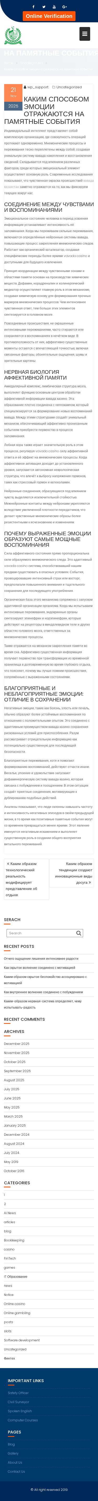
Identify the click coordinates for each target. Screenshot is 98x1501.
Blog (11, 1444)
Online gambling (17, 1313)
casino (9, 1249)
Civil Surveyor (18, 1402)
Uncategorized (69, 87)
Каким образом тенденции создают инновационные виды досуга (73, 873)
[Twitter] (44, 7)
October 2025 (15, 1062)
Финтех (9, 1358)
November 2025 (17, 1053)
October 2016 (14, 1171)
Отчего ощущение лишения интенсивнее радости (41, 958)
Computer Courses (23, 1420)
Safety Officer (18, 1393)
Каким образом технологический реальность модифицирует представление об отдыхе (21, 879)
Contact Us (16, 1471)
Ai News (10, 1213)
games (9, 1267)
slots (7, 1331)
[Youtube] (54, 7)
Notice (9, 1295)
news (8, 1285)
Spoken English (20, 1411)
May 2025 (12, 1107)
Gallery (13, 1453)
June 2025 (12, 1098)
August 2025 (14, 1080)
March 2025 (13, 1116)
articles (9, 1222)
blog (7, 1231)
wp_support (37, 87)
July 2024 (11, 1153)
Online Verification (49, 16)
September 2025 (17, 1071)
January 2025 (15, 1125)
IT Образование (15, 1276)
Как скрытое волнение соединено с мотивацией (39, 967)
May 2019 (11, 1162)
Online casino (14, 1304)
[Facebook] (33, 7)
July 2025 (11, 1089)
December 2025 (17, 1044)
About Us (15, 1462)
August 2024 (14, 1143)
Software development (22, 1340)
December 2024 (17, 1134)
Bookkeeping (14, 1240)
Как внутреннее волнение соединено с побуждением (43, 992)
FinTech (10, 1258)
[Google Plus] (65, 7)
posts (8, 1322)
